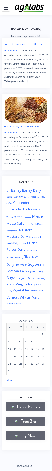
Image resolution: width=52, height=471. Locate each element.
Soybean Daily (16, 271)
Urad (14, 284)
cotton (18, 217)
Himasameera (10, 50)
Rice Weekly (21, 264)
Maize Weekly (31, 224)
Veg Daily (24, 284)
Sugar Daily (25, 278)
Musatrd (15, 231)
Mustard (26, 230)
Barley (16, 190)
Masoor (40, 224)
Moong (9, 231)
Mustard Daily (17, 236)
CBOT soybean (29, 196)
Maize (37, 216)
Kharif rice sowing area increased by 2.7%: (21, 126)
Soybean (36, 264)
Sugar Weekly (40, 279)
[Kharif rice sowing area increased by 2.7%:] (26, 109)
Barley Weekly (14, 196)
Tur (8, 284)
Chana (41, 197)
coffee (9, 203)
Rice (28, 256)
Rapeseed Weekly (14, 257)
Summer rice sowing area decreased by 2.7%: (23, 44)
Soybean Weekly (35, 271)
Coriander (21, 202)
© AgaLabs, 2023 (26, 465)
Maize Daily (15, 223)
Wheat (12, 297)
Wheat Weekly (13, 303)
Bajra (8, 191)
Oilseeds (32, 236)
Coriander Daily (18, 209)
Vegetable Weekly (37, 291)
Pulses (32, 242)
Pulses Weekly (31, 250)
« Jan (9, 380)
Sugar (11, 277)
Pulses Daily (15, 249)
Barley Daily (31, 190)
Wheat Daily (29, 297)
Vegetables (21, 290)
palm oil (23, 243)
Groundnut (27, 217)
